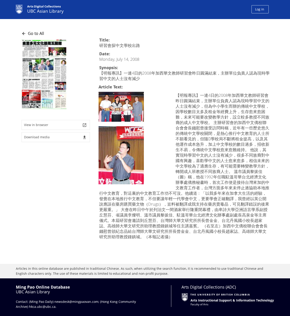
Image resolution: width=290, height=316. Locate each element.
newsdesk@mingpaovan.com (76, 301)
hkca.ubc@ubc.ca (42, 306)
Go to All (33, 33)
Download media (55, 137)
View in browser (55, 125)
